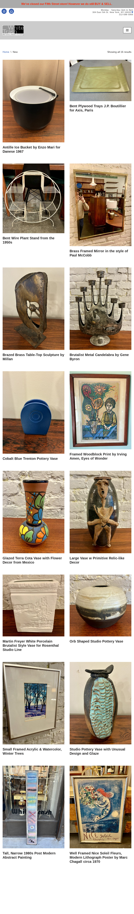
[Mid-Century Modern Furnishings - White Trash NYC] (13, 30)
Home (6, 51)
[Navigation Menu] (127, 30)
